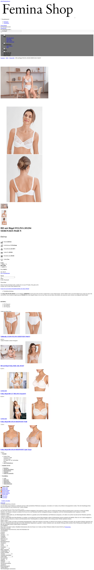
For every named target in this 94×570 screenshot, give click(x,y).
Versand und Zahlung (9, 469)
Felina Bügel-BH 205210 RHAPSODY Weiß (14, 421)
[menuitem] (48, 38)
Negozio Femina (6, 490)
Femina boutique (6, 493)
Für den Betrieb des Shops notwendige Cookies (13, 509)
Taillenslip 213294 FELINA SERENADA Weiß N (15, 336)
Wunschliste (3, 282)
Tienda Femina (5, 491)
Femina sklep (5, 494)
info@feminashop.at (5, 1)
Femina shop (5, 487)
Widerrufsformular (8, 483)
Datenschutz (6, 481)
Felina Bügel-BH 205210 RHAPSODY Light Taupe (16, 449)
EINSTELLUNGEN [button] (5, 528)
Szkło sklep (4, 496)
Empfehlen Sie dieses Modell (22, 288)
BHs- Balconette (10, 41)
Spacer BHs (9, 40)
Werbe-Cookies (4, 520)
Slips (7, 47)
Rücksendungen (7, 470)
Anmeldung (6, 23)
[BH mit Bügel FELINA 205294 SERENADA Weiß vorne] (24, 153)
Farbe (2, 262)
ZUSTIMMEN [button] (4, 525)
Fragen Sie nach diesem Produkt (8, 288)
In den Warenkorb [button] (5, 280)
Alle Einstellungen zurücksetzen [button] (8, 568)
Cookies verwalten (5, 500)
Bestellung (6, 468)
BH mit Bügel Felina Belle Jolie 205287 (12, 366)
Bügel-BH (8, 39)
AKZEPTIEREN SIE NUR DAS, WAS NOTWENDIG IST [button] (15, 529)
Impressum (6, 479)
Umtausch (6, 472)
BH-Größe (3, 265)
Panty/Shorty (9, 46)
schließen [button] (3, 532)
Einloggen (6, 21)
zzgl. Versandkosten (5, 273)
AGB (5, 478)
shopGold (3, 502)
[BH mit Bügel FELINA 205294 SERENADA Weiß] (24, 105)
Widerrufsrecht (7, 482)
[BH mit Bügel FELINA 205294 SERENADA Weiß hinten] (24, 201)
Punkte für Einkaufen (8, 473)
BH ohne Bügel (10, 38)
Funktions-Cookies (5, 513)
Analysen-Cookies (5, 516)
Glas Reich (4, 497)
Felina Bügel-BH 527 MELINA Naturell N (13, 393)
